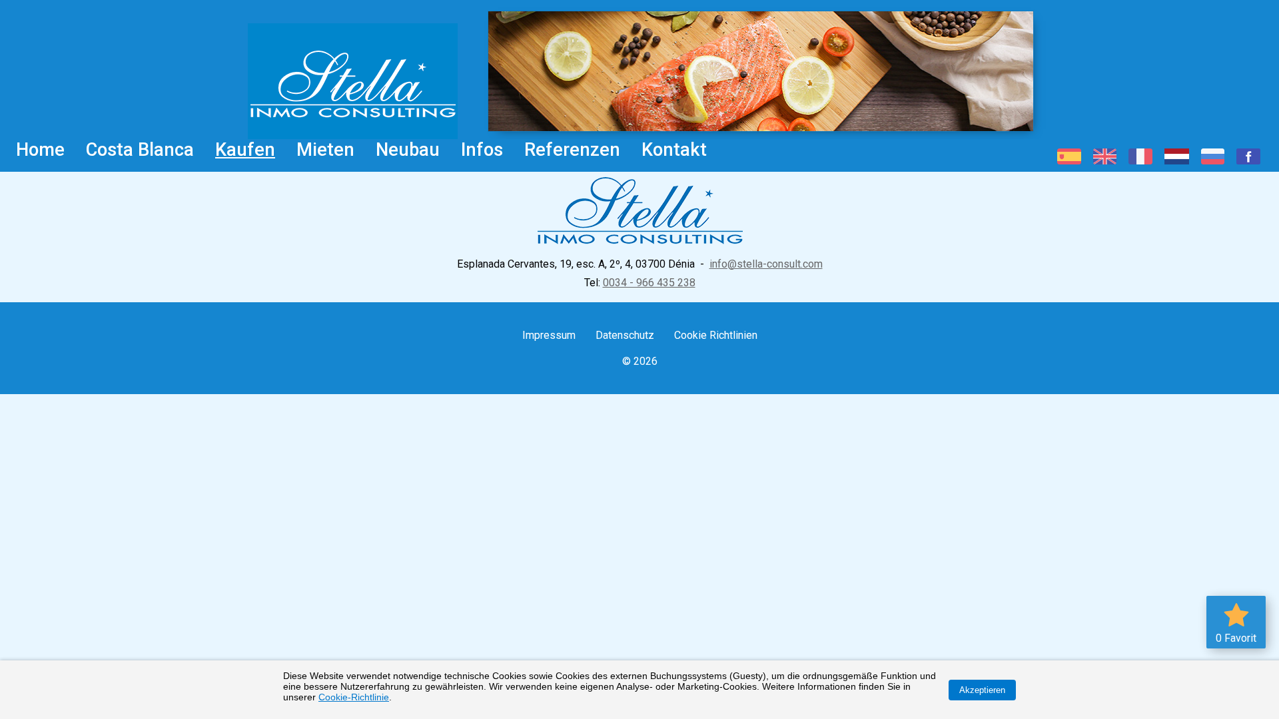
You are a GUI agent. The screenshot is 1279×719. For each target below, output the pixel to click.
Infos (482, 149)
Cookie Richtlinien (715, 335)
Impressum (549, 335)
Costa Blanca (140, 149)
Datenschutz (625, 335)
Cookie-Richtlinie (353, 697)
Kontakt (674, 149)
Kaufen (245, 149)
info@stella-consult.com (766, 264)
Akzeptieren (982, 690)
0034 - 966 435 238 (649, 282)
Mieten (325, 149)
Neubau (408, 149)
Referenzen (572, 149)
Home (40, 149)
